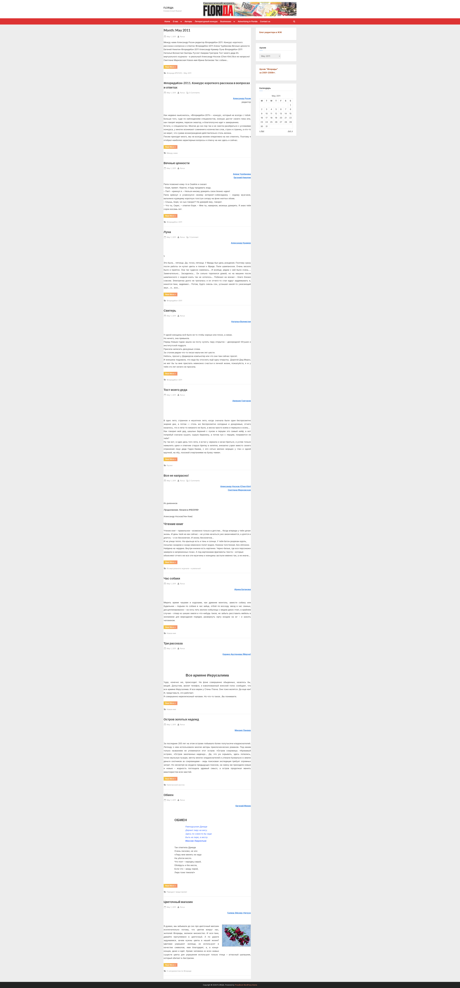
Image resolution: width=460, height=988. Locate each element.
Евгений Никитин (242, 177)
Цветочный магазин (178, 902)
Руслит (170, 465)
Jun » (290, 131)
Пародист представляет (177, 892)
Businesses (225, 21)
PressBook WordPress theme (246, 985)
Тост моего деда (175, 389)
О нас (175, 21)
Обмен (168, 795)
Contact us (265, 21)
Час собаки (172, 578)
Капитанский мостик (176, 785)
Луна (167, 232)
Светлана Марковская (239, 490)
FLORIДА (168, 7)
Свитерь (170, 310)
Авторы (188, 21)
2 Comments (194, 480)
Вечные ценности (177, 163)
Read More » (170, 67)
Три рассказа (173, 643)
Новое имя (171, 633)
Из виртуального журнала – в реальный (184, 568)
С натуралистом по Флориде (179, 971)
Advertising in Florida (247, 21)
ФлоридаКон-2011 (174, 222)
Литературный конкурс (206, 21)
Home (167, 21)
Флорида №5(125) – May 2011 (179, 73)
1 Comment (193, 237)
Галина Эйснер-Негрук (239, 913)
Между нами (172, 153)
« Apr (261, 131)
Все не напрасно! (176, 475)
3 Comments (194, 93)
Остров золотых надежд (181, 719)
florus (182, 36)
